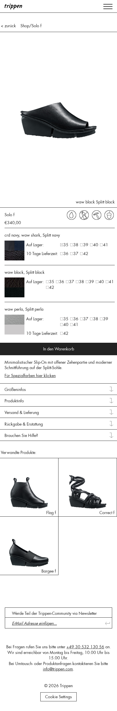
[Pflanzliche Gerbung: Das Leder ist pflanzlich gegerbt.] (109, 214)
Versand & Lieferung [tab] (22, 412)
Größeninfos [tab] (15, 389)
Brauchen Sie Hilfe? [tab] (21, 435)
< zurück (8, 25)
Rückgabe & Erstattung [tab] (24, 424)
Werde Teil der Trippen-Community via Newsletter (54, 613)
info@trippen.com (58, 669)
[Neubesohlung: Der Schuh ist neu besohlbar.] (96, 214)
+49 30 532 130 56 (85, 646)
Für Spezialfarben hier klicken (30, 375)
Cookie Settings (58, 696)
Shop (24, 25)
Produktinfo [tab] (14, 400)
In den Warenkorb (58, 349)
